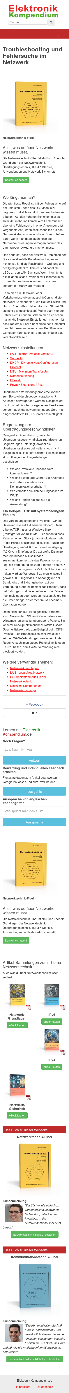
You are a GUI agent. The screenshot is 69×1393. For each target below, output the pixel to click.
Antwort (34, 760)
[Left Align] (51, 22)
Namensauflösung (22, 376)
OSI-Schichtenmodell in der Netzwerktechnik (28, 679)
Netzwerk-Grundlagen (24, 668)
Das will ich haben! (16, 180)
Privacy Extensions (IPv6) (27, 384)
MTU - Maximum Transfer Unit (29, 371)
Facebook (35, 704)
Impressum (23, 1387)
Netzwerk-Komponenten (26, 686)
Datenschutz (45, 1387)
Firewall (15, 380)
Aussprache (34, 822)
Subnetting (17, 358)
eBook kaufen (17, 1025)
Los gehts (34, 791)
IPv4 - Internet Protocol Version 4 (31, 354)
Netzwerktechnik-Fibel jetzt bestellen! (34, 1234)
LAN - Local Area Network (27, 672)
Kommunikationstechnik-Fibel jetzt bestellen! (34, 1359)
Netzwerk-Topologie (23, 690)
